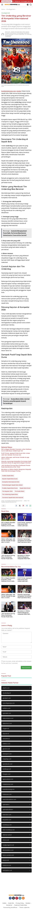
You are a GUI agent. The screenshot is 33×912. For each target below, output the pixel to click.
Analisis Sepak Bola (8, 475)
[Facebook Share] (16, 505)
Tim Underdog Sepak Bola (10, 494)
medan (18, 91)
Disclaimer (9, 905)
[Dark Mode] (28, 4)
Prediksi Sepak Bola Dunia (10, 488)
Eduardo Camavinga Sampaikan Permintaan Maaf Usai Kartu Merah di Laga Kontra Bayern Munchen (16, 462)
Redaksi (28, 903)
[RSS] (23, 898)
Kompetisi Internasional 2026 (10, 482)
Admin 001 (7, 32)
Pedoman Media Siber (20, 905)
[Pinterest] (16, 898)
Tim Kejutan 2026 (7, 491)
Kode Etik (11, 903)
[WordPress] (20, 898)
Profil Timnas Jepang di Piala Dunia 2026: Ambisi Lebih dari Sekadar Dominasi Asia (15, 454)
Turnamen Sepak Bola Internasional (12, 497)
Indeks (4, 903)
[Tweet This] (19, 505)
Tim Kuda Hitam (19, 491)
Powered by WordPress (10, 907)
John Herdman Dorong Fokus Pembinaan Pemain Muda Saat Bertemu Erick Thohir (15, 466)
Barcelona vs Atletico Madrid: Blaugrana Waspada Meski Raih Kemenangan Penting (16, 470)
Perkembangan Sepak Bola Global (12, 485)
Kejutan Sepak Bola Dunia (9, 479)
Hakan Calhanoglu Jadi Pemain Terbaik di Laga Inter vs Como (15, 458)
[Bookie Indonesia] (12, 4)
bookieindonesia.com (8, 91)
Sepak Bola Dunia (25, 488)
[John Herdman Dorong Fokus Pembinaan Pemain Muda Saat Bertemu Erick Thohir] (8, 550)
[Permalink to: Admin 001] (2, 34)
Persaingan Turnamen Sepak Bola (16, 34)
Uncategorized (5, 13)
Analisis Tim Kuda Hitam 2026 (18, 32)
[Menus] (2, 4)
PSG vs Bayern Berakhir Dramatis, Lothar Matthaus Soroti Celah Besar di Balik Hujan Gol (16, 450)
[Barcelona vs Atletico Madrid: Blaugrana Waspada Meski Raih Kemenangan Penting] (25, 550)
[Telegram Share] (27, 505)
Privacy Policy (20, 903)
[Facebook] (10, 898)
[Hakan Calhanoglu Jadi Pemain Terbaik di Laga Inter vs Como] (8, 533)
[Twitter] (13, 898)
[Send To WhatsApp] (30, 505)
